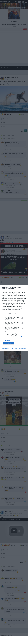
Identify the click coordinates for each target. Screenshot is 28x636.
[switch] (22, 318)
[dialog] (14, 318)
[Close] (25, 287)
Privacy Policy (22, 348)
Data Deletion (5, 348)
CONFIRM (8, 343)
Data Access (14, 348)
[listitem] (14, 314)
